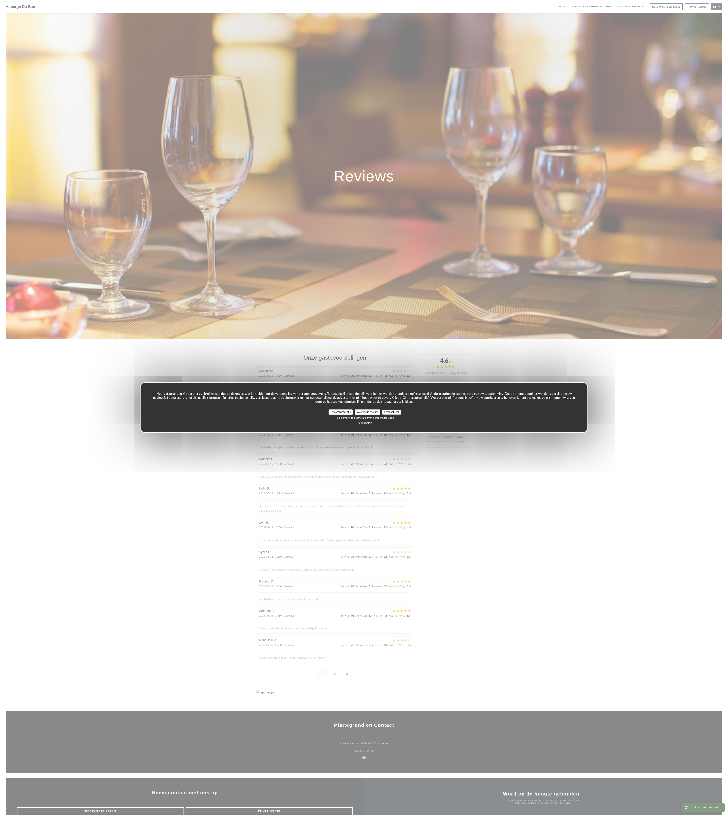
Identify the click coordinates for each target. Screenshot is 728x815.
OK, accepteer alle (341, 411)
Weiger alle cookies (367, 411)
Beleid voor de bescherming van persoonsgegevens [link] (365, 417)
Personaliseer (391, 411)
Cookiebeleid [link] (364, 422)
